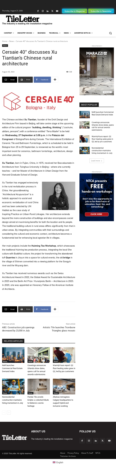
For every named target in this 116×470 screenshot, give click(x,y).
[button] (110, 33)
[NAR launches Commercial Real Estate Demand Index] (13, 355)
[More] (55, 80)
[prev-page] (4, 413)
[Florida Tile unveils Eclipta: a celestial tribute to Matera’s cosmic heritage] (38, 386)
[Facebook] (38, 11)
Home (4, 41)
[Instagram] (43, 11)
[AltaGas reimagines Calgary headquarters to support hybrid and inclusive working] (64, 386)
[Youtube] (57, 11)
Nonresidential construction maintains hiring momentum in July (12, 400)
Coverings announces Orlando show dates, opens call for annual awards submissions (103, 126)
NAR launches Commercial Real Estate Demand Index (12, 368)
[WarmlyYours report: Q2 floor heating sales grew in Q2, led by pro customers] (64, 355)
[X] (52, 11)
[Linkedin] (47, 11)
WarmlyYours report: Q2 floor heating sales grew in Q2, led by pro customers (64, 368)
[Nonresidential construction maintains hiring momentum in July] (13, 386)
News (11, 41)
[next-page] (9, 413)
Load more (95, 160)
